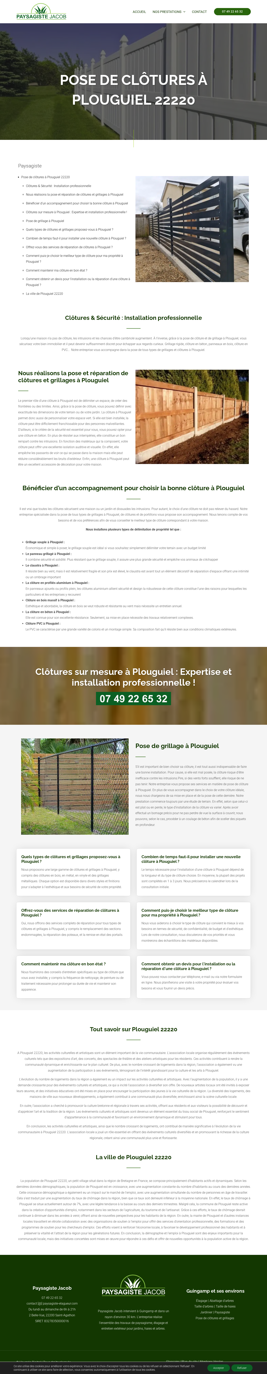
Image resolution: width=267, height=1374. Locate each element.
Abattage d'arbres (222, 1301)
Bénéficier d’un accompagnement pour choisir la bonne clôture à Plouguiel (77, 203)
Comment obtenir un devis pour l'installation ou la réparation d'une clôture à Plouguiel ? (188, 966)
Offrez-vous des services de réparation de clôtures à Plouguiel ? (69, 247)
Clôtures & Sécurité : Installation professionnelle (58, 186)
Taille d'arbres (203, 1306)
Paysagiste (222, 1312)
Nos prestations (167, 12)
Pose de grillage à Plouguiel (45, 221)
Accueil (139, 12)
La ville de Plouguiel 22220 (44, 294)
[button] (183, 12)
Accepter (218, 1368)
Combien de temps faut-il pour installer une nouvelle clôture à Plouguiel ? (76, 238)
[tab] (73, 857)
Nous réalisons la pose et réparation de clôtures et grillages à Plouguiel (74, 194)
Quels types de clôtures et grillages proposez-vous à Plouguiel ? (69, 229)
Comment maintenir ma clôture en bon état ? (56, 270)
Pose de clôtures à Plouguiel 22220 (45, 177)
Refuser (242, 1368)
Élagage (201, 1301)
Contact (199, 12)
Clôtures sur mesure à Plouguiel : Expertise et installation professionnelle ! (76, 212)
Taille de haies (226, 1306)
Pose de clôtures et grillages (215, 1318)
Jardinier (206, 1312)
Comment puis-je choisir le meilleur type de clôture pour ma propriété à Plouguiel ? (190, 912)
